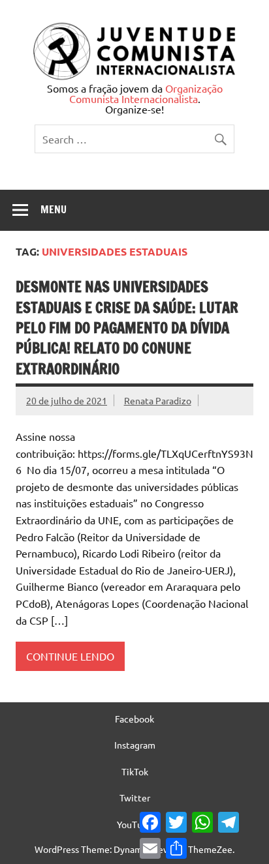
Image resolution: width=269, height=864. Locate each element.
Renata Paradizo (157, 400)
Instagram (134, 744)
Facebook (134, 718)
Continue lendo (70, 656)
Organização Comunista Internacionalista (146, 93)
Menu (53, 209)
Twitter (134, 797)
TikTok (134, 771)
